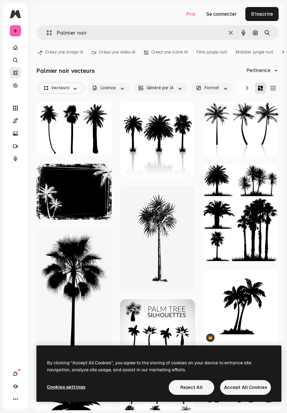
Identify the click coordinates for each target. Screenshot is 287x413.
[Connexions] (15, 373)
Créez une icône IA (169, 52)
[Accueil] (15, 47)
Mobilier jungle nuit (254, 52)
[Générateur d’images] (15, 133)
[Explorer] (15, 85)
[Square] (273, 88)
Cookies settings (66, 387)
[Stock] (15, 72)
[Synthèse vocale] (15, 158)
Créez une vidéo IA (117, 52)
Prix (191, 14)
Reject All (191, 387)
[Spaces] (15, 120)
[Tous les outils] (15, 108)
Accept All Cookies (245, 387)
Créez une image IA (64, 52)
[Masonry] (260, 88)
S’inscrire (262, 14)
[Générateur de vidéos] (15, 146)
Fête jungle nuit (211, 52)
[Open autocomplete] (46, 32)
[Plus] (15, 399)
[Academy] (15, 386)
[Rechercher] (15, 60)
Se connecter (221, 14)
